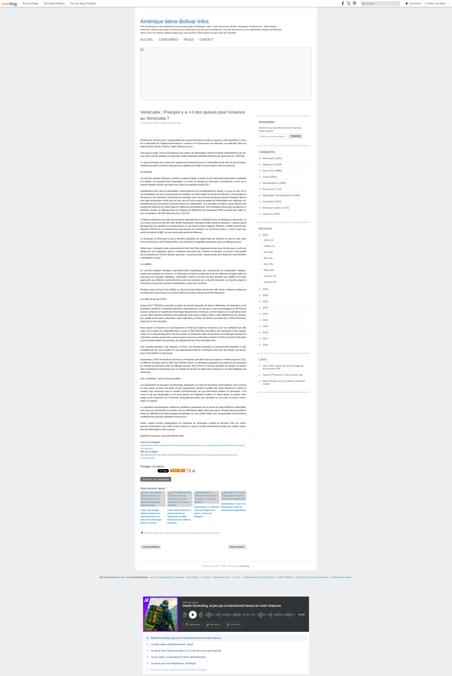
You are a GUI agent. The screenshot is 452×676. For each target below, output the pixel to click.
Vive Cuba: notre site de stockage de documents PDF (283, 367)
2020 (265, 320)
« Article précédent (150, 547)
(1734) (272, 189)
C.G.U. (237, 577)
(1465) (281, 195)
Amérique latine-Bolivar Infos (174, 21)
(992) (271, 213)
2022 (265, 307)
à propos (235, 625)
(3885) (272, 170)
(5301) (272, 158)
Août (266, 240)
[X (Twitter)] (348, 3)
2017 (265, 338)
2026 (265, 234)
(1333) (272, 201)
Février (268, 276)
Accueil (146, 39)
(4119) (272, 164)
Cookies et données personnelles (312, 577)
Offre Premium (286, 577)
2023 (265, 301)
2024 (265, 295)
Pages (189, 39)
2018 (265, 332)
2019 (265, 326)
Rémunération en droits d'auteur (259, 577)
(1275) (276, 207)
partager (215, 625)
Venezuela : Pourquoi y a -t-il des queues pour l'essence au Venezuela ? (192, 115)
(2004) (274, 183)
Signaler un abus (221, 577)
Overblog (244, 566)
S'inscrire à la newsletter (155, 479)
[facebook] (343, 3)
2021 (265, 313)
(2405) (270, 176)
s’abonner (194, 625)
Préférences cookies (342, 577)
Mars (267, 270)
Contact (206, 39)
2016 (265, 344)
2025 (265, 289)
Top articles (193, 577)
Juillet (267, 246)
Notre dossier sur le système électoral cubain (284, 382)
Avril (266, 264)
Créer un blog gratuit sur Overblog (167, 577)
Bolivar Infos (120, 577)
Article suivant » (237, 547)
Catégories (168, 39)
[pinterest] (354, 3)
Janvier (268, 282)
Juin (266, 252)
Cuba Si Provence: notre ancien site (283, 374)
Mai (266, 258)
